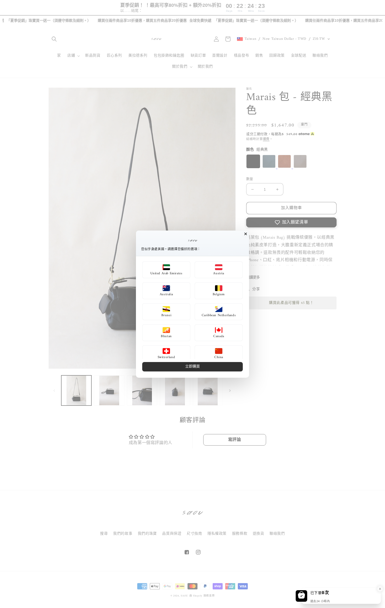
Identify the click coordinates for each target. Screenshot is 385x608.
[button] (166, 269)
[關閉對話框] (245, 234)
